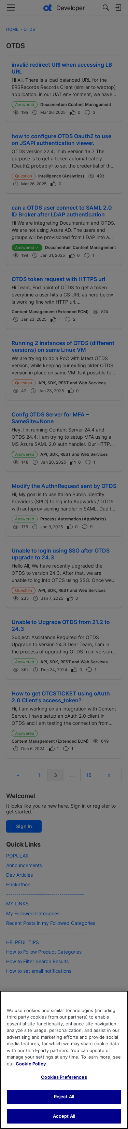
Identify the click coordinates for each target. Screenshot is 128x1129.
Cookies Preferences (64, 1077)
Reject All (64, 1096)
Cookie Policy (31, 1063)
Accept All (64, 1116)
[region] (64, 1060)
